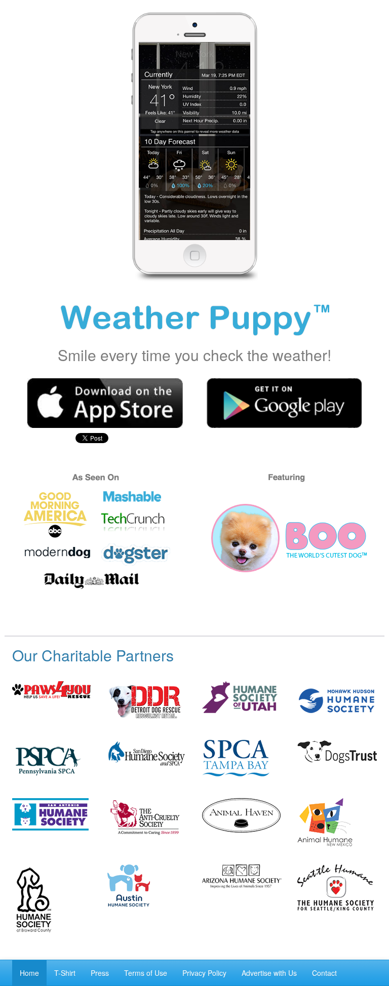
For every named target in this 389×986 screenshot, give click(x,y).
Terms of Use (145, 973)
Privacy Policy (204, 973)
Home (29, 973)
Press (100, 973)
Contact (324, 973)
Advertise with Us (269, 973)
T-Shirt (64, 973)
